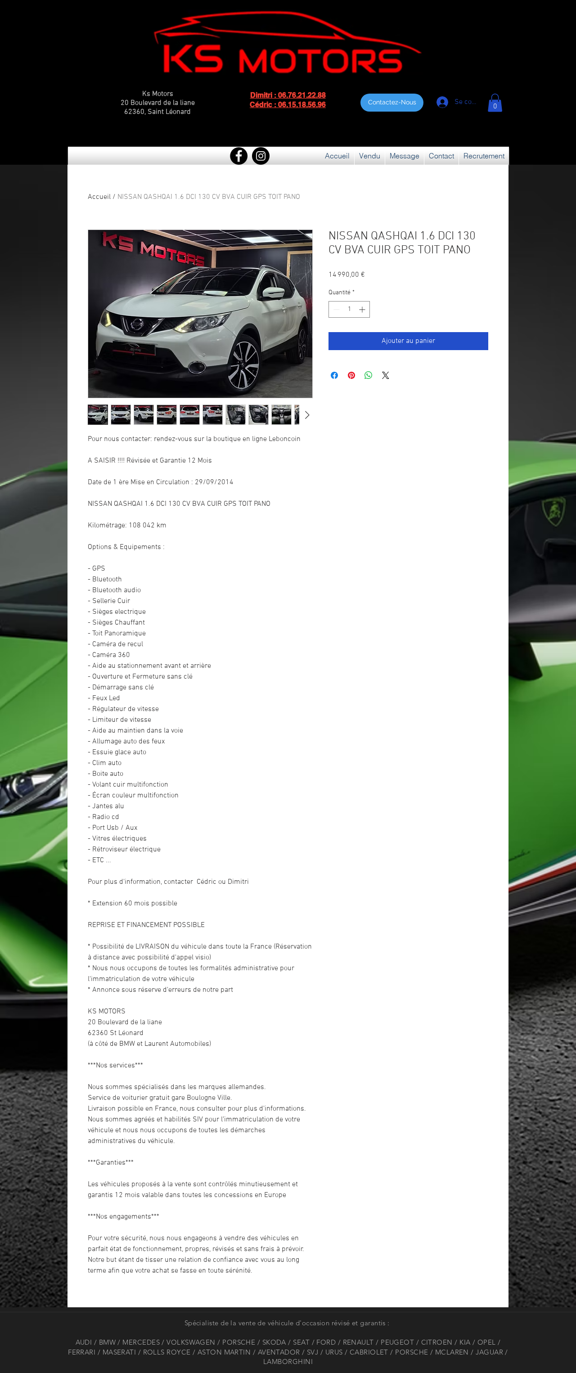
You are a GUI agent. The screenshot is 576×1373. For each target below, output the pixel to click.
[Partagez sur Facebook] (334, 375)
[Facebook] (239, 156)
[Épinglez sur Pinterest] (351, 375)
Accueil (99, 197)
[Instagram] (261, 156)
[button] (495, 103)
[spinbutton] (349, 309)
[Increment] (363, 309)
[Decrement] (335, 309)
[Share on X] (385, 375)
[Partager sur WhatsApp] (368, 375)
